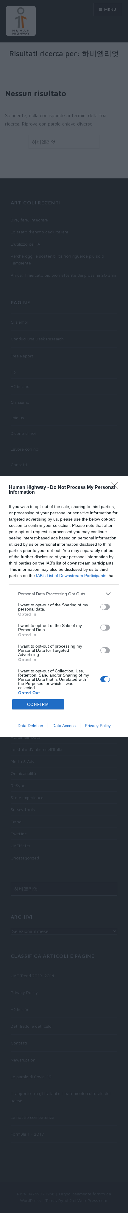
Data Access (64, 725)
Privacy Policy (98, 725)
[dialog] (64, 606)
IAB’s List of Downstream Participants (71, 575)
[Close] (116, 487)
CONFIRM (38, 704)
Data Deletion (30, 725)
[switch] (105, 607)
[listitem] (64, 594)
